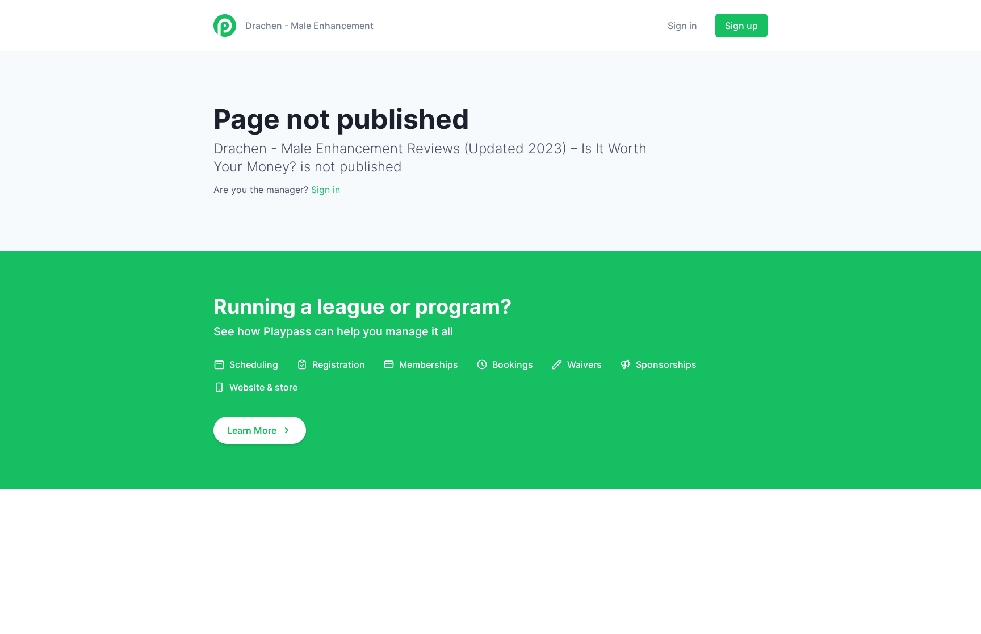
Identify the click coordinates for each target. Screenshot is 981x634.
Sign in (682, 25)
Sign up (741, 25)
